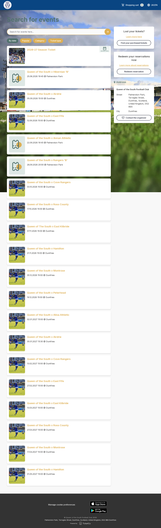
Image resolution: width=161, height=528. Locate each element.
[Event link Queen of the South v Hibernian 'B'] (16, 78)
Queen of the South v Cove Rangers (49, 182)
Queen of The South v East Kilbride (48, 226)
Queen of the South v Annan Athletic (49, 138)
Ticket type (55, 40)
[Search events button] (108, 32)
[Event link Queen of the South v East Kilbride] (16, 409)
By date (12, 40)
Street (119, 94)
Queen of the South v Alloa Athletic (48, 314)
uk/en (154, 5)
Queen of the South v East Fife (45, 116)
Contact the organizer (136, 117)
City (118, 111)
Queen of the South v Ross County (48, 204)
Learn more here (134, 36)
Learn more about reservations (134, 65)
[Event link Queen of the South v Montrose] (16, 277)
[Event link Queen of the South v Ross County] (16, 211)
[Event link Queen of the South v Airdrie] (16, 100)
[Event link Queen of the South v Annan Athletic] (16, 144)
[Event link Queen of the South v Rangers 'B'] (16, 166)
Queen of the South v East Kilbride (47, 403)
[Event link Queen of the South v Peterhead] (16, 299)
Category (39, 40)
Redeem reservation (134, 71)
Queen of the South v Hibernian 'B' (48, 71)
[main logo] (8, 5)
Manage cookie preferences (61, 504)
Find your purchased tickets (134, 43)
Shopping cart (134, 5)
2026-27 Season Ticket (41, 49)
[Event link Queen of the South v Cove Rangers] (16, 189)
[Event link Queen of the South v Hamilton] (16, 255)
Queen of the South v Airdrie (44, 93)
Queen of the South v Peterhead (46, 292)
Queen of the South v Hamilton (45, 248)
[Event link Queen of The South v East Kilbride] (16, 233)
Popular (25, 40)
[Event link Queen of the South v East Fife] (16, 122)
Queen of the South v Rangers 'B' (47, 160)
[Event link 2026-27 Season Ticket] (16, 56)
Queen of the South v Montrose (46, 270)
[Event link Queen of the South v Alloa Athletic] (16, 321)
